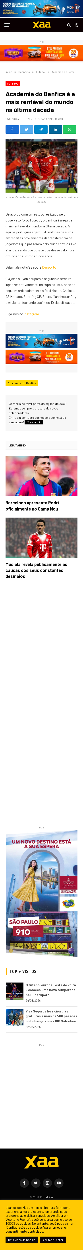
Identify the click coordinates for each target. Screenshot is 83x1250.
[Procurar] (69, 25)
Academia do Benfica (22, 383)
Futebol (12, 83)
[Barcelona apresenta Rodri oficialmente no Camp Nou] (41, 476)
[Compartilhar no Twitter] (26, 129)
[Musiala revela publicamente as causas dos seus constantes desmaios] (41, 538)
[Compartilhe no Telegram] (41, 129)
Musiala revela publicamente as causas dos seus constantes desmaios (36, 570)
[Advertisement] (41, 1088)
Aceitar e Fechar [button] (53, 1240)
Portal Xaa (46, 1197)
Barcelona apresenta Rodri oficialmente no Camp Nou (32, 505)
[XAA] (41, 25)
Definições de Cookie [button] (21, 1240)
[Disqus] (41, 644)
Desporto (49, 267)
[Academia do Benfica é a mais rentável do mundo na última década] (41, 166)
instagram (31, 314)
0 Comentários (53, 119)
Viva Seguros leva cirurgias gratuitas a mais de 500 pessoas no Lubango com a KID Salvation (51, 1016)
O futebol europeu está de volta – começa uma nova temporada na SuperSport (51, 990)
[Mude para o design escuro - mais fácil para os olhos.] (76, 25)
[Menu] (7, 25)
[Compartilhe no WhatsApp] (69, 129)
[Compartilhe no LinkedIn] (55, 129)
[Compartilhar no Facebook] (12, 129)
